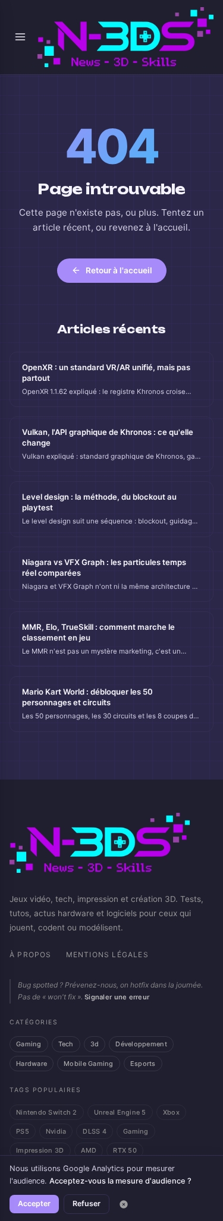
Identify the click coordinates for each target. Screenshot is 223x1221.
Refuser (86, 1203)
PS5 (22, 1131)
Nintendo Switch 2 (46, 1112)
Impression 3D (40, 1150)
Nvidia (56, 1131)
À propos (31, 954)
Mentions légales (107, 954)
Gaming (29, 1044)
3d (94, 1044)
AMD (89, 1150)
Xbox (171, 1112)
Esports (143, 1063)
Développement (141, 1044)
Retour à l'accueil (119, 270)
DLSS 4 (94, 1131)
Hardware (31, 1063)
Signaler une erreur (116, 997)
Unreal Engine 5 (120, 1112)
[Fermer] (124, 1204)
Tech (66, 1044)
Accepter (34, 1203)
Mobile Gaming (89, 1063)
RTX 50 (125, 1150)
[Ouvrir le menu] (20, 37)
